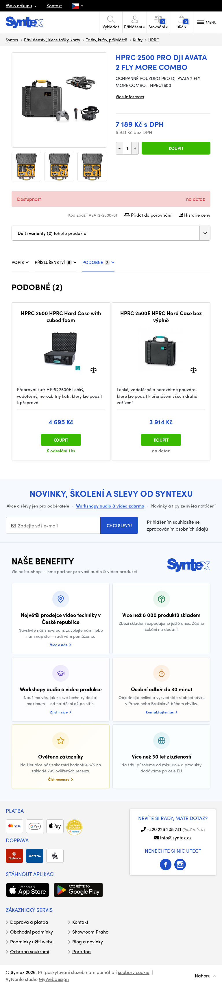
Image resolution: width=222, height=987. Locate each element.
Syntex (12, 39)
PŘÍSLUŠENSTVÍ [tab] (52, 262)
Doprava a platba (29, 922)
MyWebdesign (54, 979)
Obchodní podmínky (31, 931)
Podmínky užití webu (31, 941)
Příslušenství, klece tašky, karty (52, 39)
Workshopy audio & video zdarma (110, 506)
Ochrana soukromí (29, 951)
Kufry (138, 39)
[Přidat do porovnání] (93, 369)
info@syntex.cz (176, 837)
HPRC (153, 39)
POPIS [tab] (18, 262)
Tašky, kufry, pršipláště (106, 39)
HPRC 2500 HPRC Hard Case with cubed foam (61, 316)
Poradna (81, 951)
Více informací (130, 96)
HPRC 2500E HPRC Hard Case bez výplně (161, 316)
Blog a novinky (87, 941)
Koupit (176, 148)
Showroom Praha (90, 931)
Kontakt (54, 5)
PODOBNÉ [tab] (95, 262)
